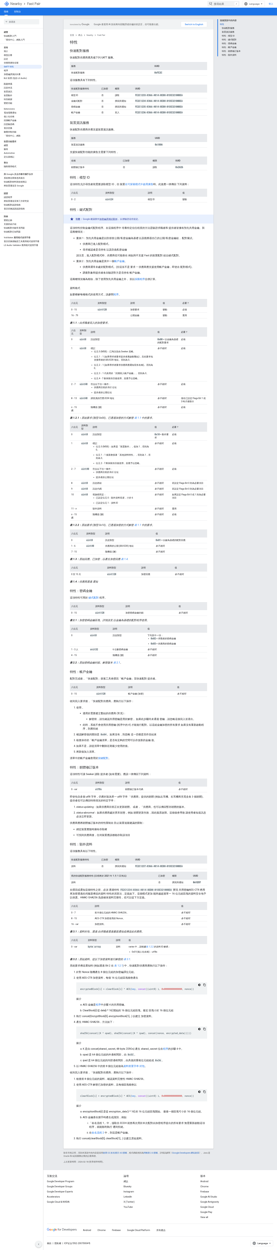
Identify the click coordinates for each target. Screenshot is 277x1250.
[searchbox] (21, 21)
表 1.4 (124, 559)
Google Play (206, 1212)
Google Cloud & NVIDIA (58, 1202)
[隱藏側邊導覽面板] (38, 1244)
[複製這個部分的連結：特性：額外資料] (95, 845)
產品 (80, 35)
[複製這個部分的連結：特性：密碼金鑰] (95, 591)
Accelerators (53, 1196)
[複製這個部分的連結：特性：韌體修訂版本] (102, 768)
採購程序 (140, 279)
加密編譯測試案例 (108, 219)
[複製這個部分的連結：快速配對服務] (92, 51)
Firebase (204, 1191)
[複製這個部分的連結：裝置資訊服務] (92, 123)
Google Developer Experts (60, 1191)
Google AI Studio (208, 1196)
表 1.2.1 (118, 965)
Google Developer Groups (59, 1186)
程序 (116, 294)
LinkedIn (128, 1196)
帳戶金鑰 (119, 261)
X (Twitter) (129, 1202)
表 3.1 (127, 959)
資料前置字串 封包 (134, 1066)
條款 (49, 1243)
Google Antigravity (209, 1202)
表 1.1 (137, 417)
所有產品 (160, 1230)
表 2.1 (116, 662)
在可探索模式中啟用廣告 (139, 184)
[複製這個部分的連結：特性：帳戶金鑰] (95, 672)
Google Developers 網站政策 (185, 1153)
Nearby (16, 4)
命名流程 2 (98, 1132)
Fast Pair (34, 4)
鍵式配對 (93, 597)
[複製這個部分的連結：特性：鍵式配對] (95, 210)
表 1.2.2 (150, 946)
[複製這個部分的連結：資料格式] (83, 288)
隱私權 (58, 1243)
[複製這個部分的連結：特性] (81, 42)
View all (204, 1217)
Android (204, 1181)
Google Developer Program (60, 1181)
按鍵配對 (103, 758)
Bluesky (127, 1186)
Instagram (129, 1191)
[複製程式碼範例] (204, 984)
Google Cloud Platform (138, 1230)
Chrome (204, 1186)
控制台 (17, 11)
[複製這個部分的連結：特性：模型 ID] (93, 178)
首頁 (72, 35)
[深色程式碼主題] (199, 984)
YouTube (128, 1207)
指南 (6, 11)
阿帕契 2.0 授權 (151, 1153)
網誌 (126, 1181)
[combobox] (223, 4)
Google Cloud (207, 1207)
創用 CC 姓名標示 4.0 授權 (115, 1153)
